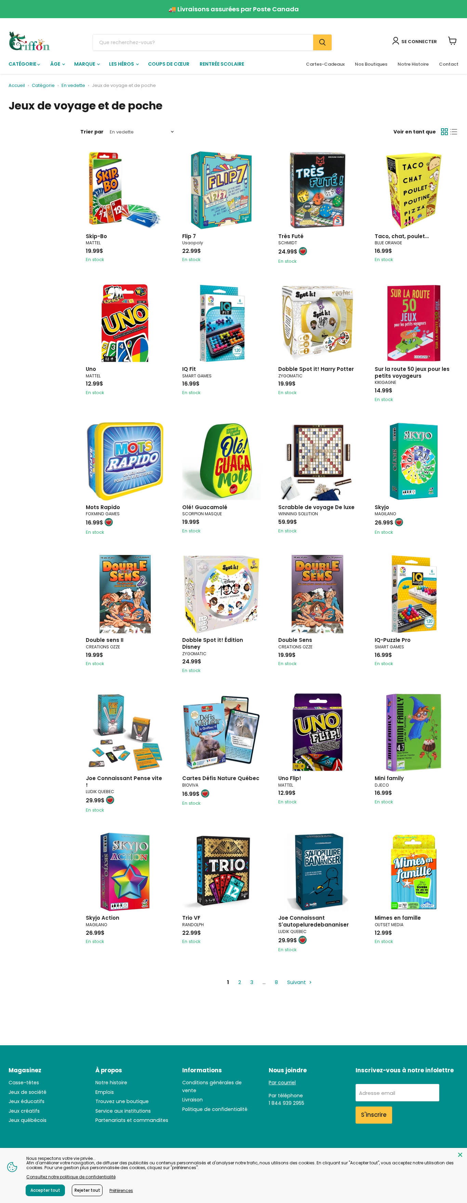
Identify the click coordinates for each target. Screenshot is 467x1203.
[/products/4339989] (221, 190)
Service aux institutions (123, 1111)
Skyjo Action (102, 917)
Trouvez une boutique (122, 1101)
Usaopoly (192, 243)
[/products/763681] (414, 732)
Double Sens (295, 640)
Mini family (389, 778)
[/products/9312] (125, 190)
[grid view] (444, 132)
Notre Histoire (413, 64)
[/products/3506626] (221, 461)
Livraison (192, 1099)
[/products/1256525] (221, 323)
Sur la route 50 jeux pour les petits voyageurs (412, 372)
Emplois (104, 1092)
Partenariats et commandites (131, 1120)
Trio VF (191, 917)
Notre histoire (111, 1082)
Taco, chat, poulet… (402, 236)
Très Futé (291, 236)
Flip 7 (189, 236)
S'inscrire (374, 1115)
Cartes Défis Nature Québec (220, 778)
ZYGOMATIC (290, 376)
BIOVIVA (190, 785)
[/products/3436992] (125, 872)
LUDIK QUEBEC (100, 791)
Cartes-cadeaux (325, 64)
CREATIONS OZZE (103, 647)
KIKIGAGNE (385, 382)
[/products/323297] (317, 594)
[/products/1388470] (414, 323)
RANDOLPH (193, 925)
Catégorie (23, 64)
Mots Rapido (103, 507)
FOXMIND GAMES (103, 514)
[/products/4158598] (221, 872)
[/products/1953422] (414, 872)
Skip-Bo (96, 236)
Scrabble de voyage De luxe (316, 507)
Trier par (92, 131)
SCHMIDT (287, 243)
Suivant (297, 982)
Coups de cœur (168, 64)
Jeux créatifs (24, 1111)
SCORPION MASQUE (202, 514)
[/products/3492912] (125, 732)
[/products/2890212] (317, 732)
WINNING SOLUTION (298, 514)
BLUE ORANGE (388, 243)
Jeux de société (27, 1092)
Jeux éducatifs (26, 1101)
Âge (55, 64)
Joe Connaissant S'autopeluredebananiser (313, 921)
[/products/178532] (125, 594)
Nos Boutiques (371, 64)
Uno (91, 369)
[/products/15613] (125, 323)
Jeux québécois (27, 1120)
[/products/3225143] (317, 190)
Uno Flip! (289, 778)
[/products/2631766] (317, 461)
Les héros (122, 64)
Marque (85, 64)
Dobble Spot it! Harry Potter (316, 369)
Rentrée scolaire (222, 64)
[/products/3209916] (317, 323)
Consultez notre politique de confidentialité (71, 1177)
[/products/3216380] (414, 190)
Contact (448, 64)
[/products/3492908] (317, 872)
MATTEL (93, 243)
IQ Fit (189, 369)
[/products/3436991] (414, 461)
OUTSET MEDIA (389, 925)
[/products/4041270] (221, 594)
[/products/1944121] (414, 594)
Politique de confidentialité (215, 1109)
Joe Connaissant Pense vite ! (124, 782)
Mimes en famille (398, 917)
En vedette (73, 85)
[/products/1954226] (125, 461)
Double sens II (104, 640)
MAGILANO (385, 514)
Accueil (17, 85)
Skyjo (382, 507)
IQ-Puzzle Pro (393, 640)
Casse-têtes (24, 1082)
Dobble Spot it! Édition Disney (212, 643)
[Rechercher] (322, 42)
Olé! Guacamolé (204, 507)
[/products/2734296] (221, 732)
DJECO (382, 785)
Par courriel (282, 1082)
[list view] (454, 132)
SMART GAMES (197, 376)
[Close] (460, 1154)
